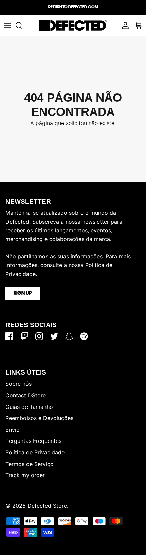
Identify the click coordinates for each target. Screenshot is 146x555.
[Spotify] (84, 336)
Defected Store (47, 505)
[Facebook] (9, 336)
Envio (12, 429)
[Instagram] (39, 336)
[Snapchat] (69, 336)
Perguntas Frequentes (33, 440)
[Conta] (123, 25)
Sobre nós (18, 383)
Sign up (23, 293)
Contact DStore (25, 395)
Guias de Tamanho (29, 406)
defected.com (83, 7)
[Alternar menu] (7, 25)
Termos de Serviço (29, 464)
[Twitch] (24, 336)
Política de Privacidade (35, 452)
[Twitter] (54, 336)
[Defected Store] (73, 25)
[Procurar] (22, 25)
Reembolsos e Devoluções (39, 418)
